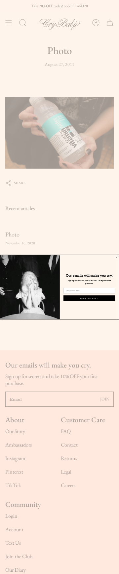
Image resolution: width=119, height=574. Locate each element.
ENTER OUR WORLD (89, 298)
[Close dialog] (116, 257)
